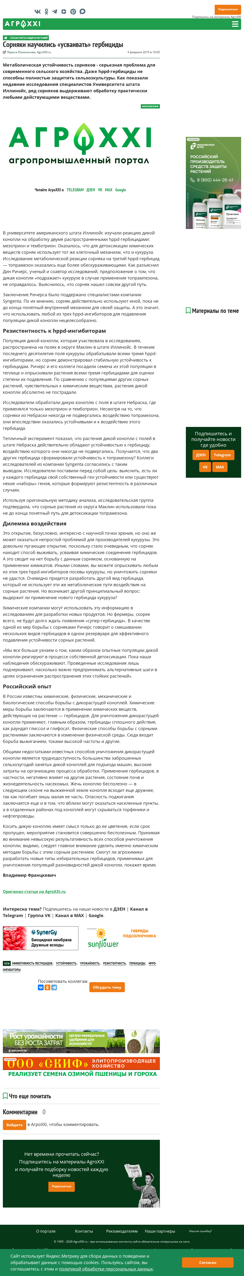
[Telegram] (54, 987)
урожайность (90, 963)
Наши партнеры (160, 1231)
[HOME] (6, 37)
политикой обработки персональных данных (106, 1269)
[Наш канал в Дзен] (65, 11)
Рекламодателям (122, 1231)
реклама (10, 929)
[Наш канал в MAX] (84, 11)
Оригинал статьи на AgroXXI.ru (34, 891)
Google (120, 189)
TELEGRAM (75, 189)
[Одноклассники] (47, 987)
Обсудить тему (107, 987)
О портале (46, 1231)
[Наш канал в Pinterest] (74, 11)
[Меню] (235, 24)
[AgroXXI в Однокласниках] (48, 11)
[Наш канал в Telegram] (56, 11)
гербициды (137, 963)
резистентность (114, 963)
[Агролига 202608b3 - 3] (40, 938)
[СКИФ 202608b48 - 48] (81, 1068)
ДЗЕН (90, 189)
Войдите (14, 1124)
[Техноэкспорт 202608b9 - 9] (213, 183)
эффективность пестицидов (32, 963)
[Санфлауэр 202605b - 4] (122, 938)
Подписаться (228, 9)
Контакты (84, 1231)
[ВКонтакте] (41, 987)
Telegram (222, 454)
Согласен (207, 1262)
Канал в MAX (69, 915)
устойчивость (66, 963)
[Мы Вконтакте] (38, 11)
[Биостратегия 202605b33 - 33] (81, 1041)
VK (100, 189)
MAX (108, 189)
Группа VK (39, 915)
